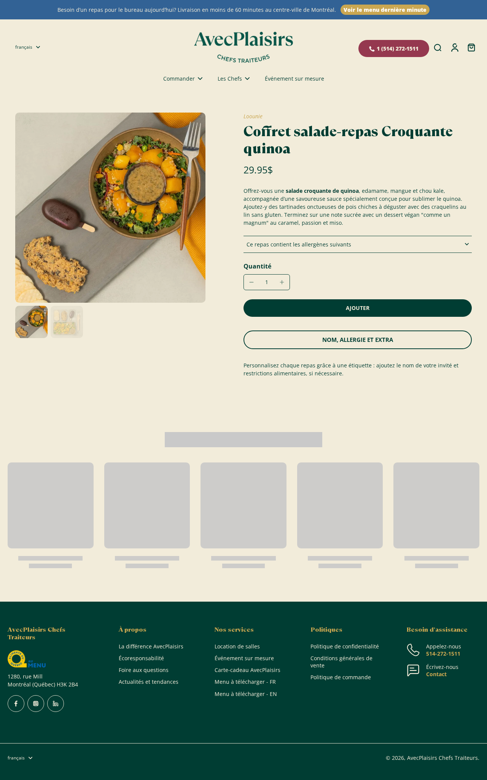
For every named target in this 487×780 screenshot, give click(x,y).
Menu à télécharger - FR (245, 681)
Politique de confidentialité (344, 646)
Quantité (257, 266)
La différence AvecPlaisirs (151, 646)
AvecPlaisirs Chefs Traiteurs (442, 757)
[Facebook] (16, 703)
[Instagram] (35, 703)
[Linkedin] (55, 703)
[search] (437, 47)
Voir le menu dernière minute (385, 9)
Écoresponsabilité (141, 658)
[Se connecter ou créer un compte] (454, 47)
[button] (358, 308)
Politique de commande (340, 677)
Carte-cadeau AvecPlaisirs (247, 670)
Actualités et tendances (148, 681)
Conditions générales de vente (341, 662)
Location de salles (237, 646)
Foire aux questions (144, 670)
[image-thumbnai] (31, 322)
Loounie (253, 116)
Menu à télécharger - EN (246, 693)
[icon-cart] (471, 47)
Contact (436, 674)
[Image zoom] (110, 208)
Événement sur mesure (244, 658)
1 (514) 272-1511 (398, 48)
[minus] (251, 282)
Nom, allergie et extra (357, 339)
